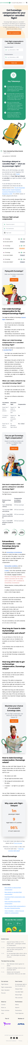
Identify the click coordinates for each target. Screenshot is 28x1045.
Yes (11, 923)
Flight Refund (4, 984)
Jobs (2, 1013)
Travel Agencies (19, 1013)
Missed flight (18, 994)
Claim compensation (14, 33)
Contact (3, 1004)
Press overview (5, 1010)
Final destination (9, 54)
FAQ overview (18, 997)
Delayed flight (18, 989)
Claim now (14, 279)
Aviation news (5, 939)
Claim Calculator (5, 990)
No (20, 923)
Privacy (20, 1040)
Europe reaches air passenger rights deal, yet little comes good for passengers (16, 949)
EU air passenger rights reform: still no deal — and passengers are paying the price (17, 955)
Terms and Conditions (11, 1040)
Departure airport (9, 47)
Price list (3, 993)
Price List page (18, 843)
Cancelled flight (19, 992)
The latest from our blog (7, 961)
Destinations (18, 1010)
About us (3, 1007)
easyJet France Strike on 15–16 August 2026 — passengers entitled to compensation (16, 943)
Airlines (17, 1004)
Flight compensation (6, 987)
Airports (17, 1007)
